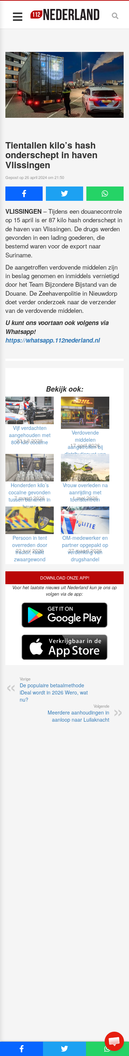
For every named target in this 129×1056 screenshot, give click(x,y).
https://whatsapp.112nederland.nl (52, 340)
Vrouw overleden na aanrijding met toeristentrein (85, 492)
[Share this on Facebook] (24, 194)
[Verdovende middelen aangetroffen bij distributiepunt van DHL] (85, 413)
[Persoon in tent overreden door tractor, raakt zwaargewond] (29, 520)
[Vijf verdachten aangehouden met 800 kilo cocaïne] (29, 410)
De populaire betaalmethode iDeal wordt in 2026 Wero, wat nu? (54, 689)
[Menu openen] (17, 16)
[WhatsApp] (105, 194)
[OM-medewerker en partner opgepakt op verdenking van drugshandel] (85, 520)
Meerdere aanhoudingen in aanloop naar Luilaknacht (78, 713)
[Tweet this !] (64, 194)
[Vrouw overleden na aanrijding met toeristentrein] (85, 467)
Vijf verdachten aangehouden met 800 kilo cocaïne (30, 435)
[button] (114, 1041)
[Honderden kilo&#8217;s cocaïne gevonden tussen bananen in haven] (29, 467)
